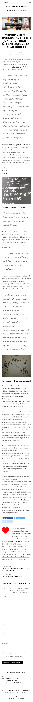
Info (29, 3)
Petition (18, 576)
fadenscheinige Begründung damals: (16, 144)
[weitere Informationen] (15, 521)
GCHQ (8, 576)
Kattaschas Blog (16, 6)
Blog (4, 568)
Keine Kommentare (16, 54)
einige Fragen (16, 67)
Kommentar (7, 597)
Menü (6, 3)
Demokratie (24, 568)
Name (4, 624)
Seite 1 (6, 168)
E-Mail (4, 634)
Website (5, 643)
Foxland (25, 692)
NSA (12, 576)
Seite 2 (6, 170)
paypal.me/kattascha (17, 541)
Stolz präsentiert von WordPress (16, 690)
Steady (4, 552)
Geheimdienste (8, 570)
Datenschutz (13, 568)
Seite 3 (6, 173)
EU (3, 576)
